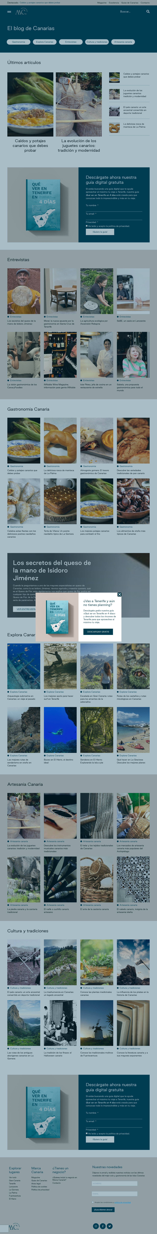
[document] (78, 617)
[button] (119, 594)
